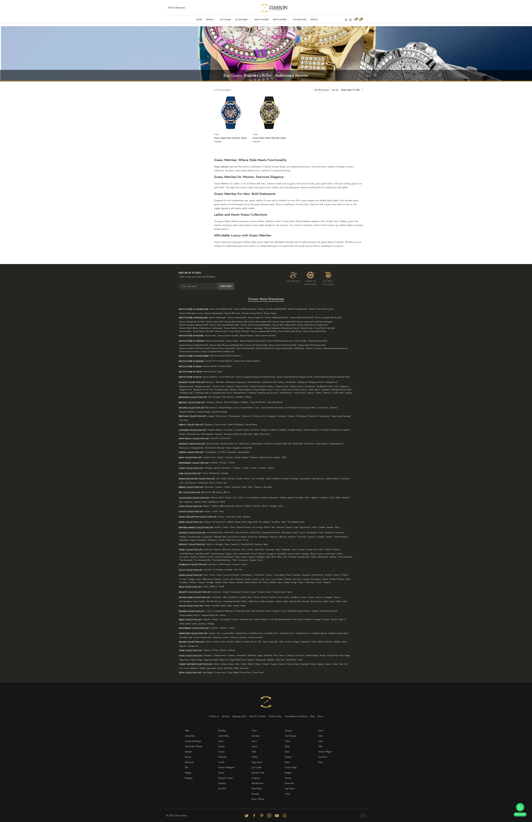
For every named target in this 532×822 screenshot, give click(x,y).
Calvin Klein (223, 735)
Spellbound (213, 501)
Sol (260, 582)
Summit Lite (225, 438)
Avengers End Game (271, 532)
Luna (273, 579)
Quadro (246, 516)
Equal (290, 497)
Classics (206, 650)
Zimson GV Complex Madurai (218, 361)
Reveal (240, 582)
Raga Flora (184, 659)
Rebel (223, 605)
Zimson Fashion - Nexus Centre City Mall (258, 335)
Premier (291, 416)
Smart (219, 482)
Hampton (277, 478)
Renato (330, 527)
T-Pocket (261, 468)
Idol (231, 579)
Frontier (328, 575)
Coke (321, 532)
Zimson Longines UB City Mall (328, 317)
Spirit (256, 434)
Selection (189, 501)
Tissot (320, 730)
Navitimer (282, 416)
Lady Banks (305, 478)
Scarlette (292, 556)
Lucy (268, 579)
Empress (296, 575)
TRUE (284, 457)
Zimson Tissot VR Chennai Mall (282, 345)
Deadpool (329, 532)
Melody (287, 579)
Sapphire (237, 447)
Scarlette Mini (304, 556)
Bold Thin (287, 443)
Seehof (315, 611)
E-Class (215, 650)
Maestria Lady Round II (268, 392)
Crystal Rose (241, 633)
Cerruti (221, 751)
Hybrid (321, 641)
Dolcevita (255, 429)
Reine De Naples (231, 402)
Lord (271, 619)
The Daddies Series (296, 522)
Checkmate (312, 532)
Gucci (254, 741)
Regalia (250, 659)
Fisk (259, 641)
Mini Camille (199, 601)
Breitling (222, 730)
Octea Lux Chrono (238, 637)
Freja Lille (273, 641)
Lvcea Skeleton (247, 407)
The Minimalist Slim (202, 560)
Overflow (276, 522)
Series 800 (247, 447)
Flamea (233, 389)
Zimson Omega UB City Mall (191, 321)
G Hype (344, 575)
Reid (268, 556)
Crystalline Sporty (319, 633)
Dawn (288, 575)
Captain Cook (209, 457)
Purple (323, 655)
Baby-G (207, 506)
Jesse (297, 553)
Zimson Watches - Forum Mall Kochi (218, 376)
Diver (232, 527)
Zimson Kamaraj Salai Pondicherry (225, 355)
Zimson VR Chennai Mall (256, 345)
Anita (222, 641)
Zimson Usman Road (215, 340)
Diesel (221, 772)
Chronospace (234, 416)
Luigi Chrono (305, 527)
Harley (313, 664)
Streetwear (263, 536)
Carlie (250, 549)
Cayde (239, 478)
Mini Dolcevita (193, 434)
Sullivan (333, 556)
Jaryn (280, 597)
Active (205, 473)
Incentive (323, 497)
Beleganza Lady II (203, 386)
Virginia (252, 560)
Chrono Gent (218, 386)
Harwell (261, 553)
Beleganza (302, 382)
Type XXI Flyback (275, 402)
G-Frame (207, 569)
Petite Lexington (267, 601)
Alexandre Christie (193, 746)
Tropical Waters (341, 536)
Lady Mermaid (257, 611)
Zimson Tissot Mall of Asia (314, 331)
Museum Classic (224, 447)
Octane (290, 655)
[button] (245, 100)
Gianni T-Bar (269, 527)
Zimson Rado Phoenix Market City (312, 324)
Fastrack (183, 536)
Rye (285, 556)
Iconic (277, 389)
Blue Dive (227, 549)
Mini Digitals (208, 672)
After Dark (228, 532)
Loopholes (207, 536)
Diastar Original (241, 457)
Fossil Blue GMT (202, 553)
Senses (197, 501)
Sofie (325, 601)
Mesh (338, 497)
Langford (295, 597)
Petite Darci (254, 601)
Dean (278, 549)
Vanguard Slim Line (209, 615)
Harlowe (273, 597)
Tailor (300, 582)
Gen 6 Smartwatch (241, 553)
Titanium (258, 487)
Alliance (214, 497)
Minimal (345, 497)
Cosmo (268, 575)
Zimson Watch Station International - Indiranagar (200, 328)
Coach (215, 511)
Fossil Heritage (217, 553)
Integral (276, 457)
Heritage (208, 468)
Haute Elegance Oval (263, 389)
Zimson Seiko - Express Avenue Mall (311, 340)
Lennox (319, 597)
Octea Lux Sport (255, 637)
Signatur (183, 646)
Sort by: (335, 89)
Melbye (337, 641)
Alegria (212, 633)
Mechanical (214, 473)
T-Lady (253, 468)
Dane (289, 664)
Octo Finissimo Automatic (272, 407)
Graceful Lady (185, 637)
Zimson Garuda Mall (237, 317)
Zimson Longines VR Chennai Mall (194, 348)
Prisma (244, 564)
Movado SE (210, 447)
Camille (242, 597)
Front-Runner (317, 575)
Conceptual (225, 619)
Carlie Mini (259, 549)
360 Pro (210, 544)
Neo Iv (282, 655)
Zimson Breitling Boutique (245, 309)
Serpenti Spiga (203, 411)
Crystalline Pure (302, 633)
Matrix (280, 579)
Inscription (271, 553)
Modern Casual (249, 592)
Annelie (230, 641)
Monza (268, 611)
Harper (286, 478)
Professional (301, 416)
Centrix (220, 457)
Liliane (337, 597)
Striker (287, 582)
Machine (194, 556)
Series (247, 582)
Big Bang (209, 424)
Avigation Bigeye (215, 429)
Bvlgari (188, 772)
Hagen (296, 641)
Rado (287, 751)
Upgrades (183, 540)
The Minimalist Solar (222, 560)
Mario (315, 527)
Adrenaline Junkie (215, 532)
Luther (339, 553)
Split (284, 522)
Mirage (306, 579)
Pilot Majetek (207, 434)
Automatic (208, 487)
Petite (239, 516)
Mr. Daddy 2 (264, 522)
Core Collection (253, 497)
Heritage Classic (295, 429)
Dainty (264, 497)
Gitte (281, 641)
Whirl (223, 501)
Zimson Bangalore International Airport (281, 328)
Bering (188, 757)
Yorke (260, 560)
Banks (224, 478)
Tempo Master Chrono (189, 615)
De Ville (221, 452)
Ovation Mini (338, 392)
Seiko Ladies (184, 623)
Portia (278, 601)
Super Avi (313, 416)
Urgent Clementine (198, 540)
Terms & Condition (257, 716)
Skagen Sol (193, 646)
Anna (206, 575)
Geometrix (241, 655)
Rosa (337, 527)
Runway (305, 601)
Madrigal (325, 389)
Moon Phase (300, 392)
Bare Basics (287, 532)
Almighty (219, 544)
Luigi (296, 527)
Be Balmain (291, 382)
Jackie (247, 579)
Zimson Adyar (232, 340)
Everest (264, 597)
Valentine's (212, 540)
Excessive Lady (221, 389)
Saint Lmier (247, 434)
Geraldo (260, 478)
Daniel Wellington (226, 767)
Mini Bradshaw (185, 601)
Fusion (336, 575)
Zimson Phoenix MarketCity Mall (193, 345)
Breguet (188, 778)
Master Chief (240, 522)
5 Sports (206, 619)
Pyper (285, 601)
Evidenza (273, 429)
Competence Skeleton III (224, 611)
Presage (316, 619)
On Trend (299, 655)
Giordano (212, 564)
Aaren (208, 641)
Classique (210, 402)
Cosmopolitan (228, 633)
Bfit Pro (227, 492)
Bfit (186, 767)
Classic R (230, 386)
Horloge (294, 478)
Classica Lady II (296, 386)
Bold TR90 (298, 443)
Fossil (254, 730)
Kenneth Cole (257, 772)
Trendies (320, 536)
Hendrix (217, 579)
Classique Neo (220, 655)
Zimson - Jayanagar (254, 328)
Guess (254, 746)
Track (318, 582)
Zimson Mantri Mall (214, 321)
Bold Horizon (257, 443)
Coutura (235, 619)
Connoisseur (246, 575)
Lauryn (303, 597)
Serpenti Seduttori (187, 411)
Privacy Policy (275, 716)
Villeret (248, 397)
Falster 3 (239, 641)
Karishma (252, 655)
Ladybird (239, 397)
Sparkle (270, 659)
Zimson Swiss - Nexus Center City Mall (221, 335)
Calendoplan (322, 443)
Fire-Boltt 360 (247, 544)
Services (226, 716)
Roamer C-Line (279, 611)
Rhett (273, 556)
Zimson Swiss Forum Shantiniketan (256, 324)
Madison (194, 668)
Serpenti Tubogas (219, 411)
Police (288, 741)
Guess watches (221, 166)
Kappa (289, 527)
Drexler (247, 478)
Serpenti (333, 407)
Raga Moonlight (211, 659)
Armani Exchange (193, 741)
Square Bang (251, 424)
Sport (289, 592)
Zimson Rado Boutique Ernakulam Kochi (332, 376)
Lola (181, 482)
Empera (223, 650)
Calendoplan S (336, 443)
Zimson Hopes (270, 313)
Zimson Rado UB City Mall (301, 317)
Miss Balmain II (286, 392)
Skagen (288, 772)
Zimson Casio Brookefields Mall (272, 309)
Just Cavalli (256, 767)
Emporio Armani (243, 527)
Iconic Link (230, 516)
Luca (186, 668)
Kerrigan (305, 553)
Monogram (316, 579)
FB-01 (321, 549)
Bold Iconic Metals (273, 443)
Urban (243, 605)
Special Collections (222, 468)
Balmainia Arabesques (236, 382)
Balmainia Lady (269, 382)
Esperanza (184, 447)
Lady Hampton (332, 478)
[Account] (350, 19)
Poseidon (183, 582)
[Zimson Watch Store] (274, 7)
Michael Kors (257, 783)
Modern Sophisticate (224, 556)
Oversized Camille (231, 601)
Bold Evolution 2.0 (229, 443)
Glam (307, 497)
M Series (214, 462)
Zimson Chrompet (314, 348)
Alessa (231, 664)
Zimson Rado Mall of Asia (289, 331)
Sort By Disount (321, 89)
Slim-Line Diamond (328, 611)
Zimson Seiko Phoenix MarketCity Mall (227, 345)
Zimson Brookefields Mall (220, 309)
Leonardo (345, 478)
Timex (287, 793)
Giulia (268, 478)
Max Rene (236, 487)
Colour (241, 497)
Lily (346, 664)
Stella (313, 556)
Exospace (272, 416)
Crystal (226, 592)
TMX (320, 746)
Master (182, 434)
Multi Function (225, 564)
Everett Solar (311, 549)
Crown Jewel (279, 575)
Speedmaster (244, 452)
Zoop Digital (233, 672)
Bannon (217, 549)
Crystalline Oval (287, 633)
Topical (311, 536)
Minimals (268, 655)
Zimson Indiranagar (217, 317)
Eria (211, 389)
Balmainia (220, 382)
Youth (280, 506)
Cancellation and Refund (296, 716)
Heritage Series (197, 447)
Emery (256, 597)
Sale (244, 487)
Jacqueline (282, 553)
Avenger (211, 416)
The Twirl (238, 569)
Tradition (244, 402)
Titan (320, 735)
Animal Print (255, 532)
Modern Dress (279, 592)
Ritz (298, 601)
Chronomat (221, 416)
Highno (314, 497)
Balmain (188, 751)
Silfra (229, 605)
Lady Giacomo (317, 478)
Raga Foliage (196, 659)
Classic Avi (246, 416)
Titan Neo (280, 659)
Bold (221, 497)
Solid (204, 501)
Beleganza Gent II (317, 382)
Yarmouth (244, 668)
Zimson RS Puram (232, 313)
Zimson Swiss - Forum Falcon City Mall (318, 328)
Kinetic (264, 619)
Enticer (239, 506)
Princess (201, 582)
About (320, 716)
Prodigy (210, 582)
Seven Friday (291, 767)
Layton (311, 597)
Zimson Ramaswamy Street (335, 348)
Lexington (328, 597)
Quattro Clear (221, 582)
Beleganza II (331, 382)
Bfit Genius (217, 492)
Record (238, 434)
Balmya (281, 382)
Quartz (334, 619)
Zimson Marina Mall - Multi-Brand (289, 348)
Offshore (214, 586)
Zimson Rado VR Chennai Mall (311, 345)
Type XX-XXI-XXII (257, 402)
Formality (299, 497)
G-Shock (247, 506)
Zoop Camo (220, 672)
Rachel (202, 668)
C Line (208, 611)
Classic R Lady (281, 386)
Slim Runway (316, 601)
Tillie (234, 560)
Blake (250, 664)
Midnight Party (220, 536)
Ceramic (218, 487)
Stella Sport (323, 556)
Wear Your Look (234, 540)
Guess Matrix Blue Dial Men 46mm (230, 138)
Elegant (264, 429)
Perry (221, 511)
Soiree (254, 582)
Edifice (215, 506)
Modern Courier (206, 556)
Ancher (215, 641)
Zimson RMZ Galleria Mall (284, 324)
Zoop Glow (246, 672)
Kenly (286, 597)
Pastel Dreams (311, 655)
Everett (301, 549)
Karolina (329, 641)
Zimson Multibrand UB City (276, 317)
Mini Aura (297, 579)
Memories (217, 637)
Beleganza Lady (186, 386)
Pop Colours (233, 536)
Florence (254, 457)
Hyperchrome (265, 457)
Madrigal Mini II (240, 392)
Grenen (288, 641)
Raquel (252, 556)
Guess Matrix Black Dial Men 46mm (269, 138)
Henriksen (305, 641)
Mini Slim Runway (214, 601)
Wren (345, 601)
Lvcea (236, 407)
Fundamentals (194, 536)
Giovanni (281, 527)
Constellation (211, 452)
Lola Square (190, 482)
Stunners (273, 536)
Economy (340, 532)
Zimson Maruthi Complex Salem (217, 366)
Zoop (320, 762)
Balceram (210, 382)
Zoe (225, 482)
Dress (257, 619)
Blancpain (189, 762)
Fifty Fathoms (228, 397)
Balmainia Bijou (254, 382)
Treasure (327, 582)
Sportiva (202, 623)
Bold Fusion (244, 443)
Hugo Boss (256, 762)
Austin (244, 664)
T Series (231, 462)
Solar (250, 487)
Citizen (221, 746)
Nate (237, 556)
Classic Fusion (220, 424)
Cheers (228, 497)
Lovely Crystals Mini (202, 637)
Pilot (348, 579)
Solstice (273, 582)
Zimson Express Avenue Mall (252, 340)
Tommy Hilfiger (325, 751)
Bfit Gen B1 (206, 492)
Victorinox (322, 757)
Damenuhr (273, 497)
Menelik (215, 605)
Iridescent (239, 579)
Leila (335, 664)
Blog (312, 716)
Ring (265, 544)
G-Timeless (218, 569)
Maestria (252, 392)
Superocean (324, 416)
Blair (225, 597)
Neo (276, 655)
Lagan (260, 655)
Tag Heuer (290, 788)
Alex (238, 664)
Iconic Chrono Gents (290, 389)
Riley (279, 556)
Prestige (224, 473)
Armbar (207, 522)
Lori (181, 668)
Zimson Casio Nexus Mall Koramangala (314, 321)
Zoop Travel (258, 672)
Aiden (223, 664)
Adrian (216, 664)
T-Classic (236, 468)
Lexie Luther (330, 553)
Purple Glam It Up (335, 655)
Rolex (287, 746)
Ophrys (310, 392)
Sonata (288, 778)
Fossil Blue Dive (186, 553)
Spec (280, 582)
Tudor (320, 741)
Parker (244, 601)
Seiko (287, 762)
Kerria (303, 389)
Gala (198, 579)
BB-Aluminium (212, 407)
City (234, 497)
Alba (187, 730)
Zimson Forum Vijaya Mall (223, 348)
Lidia (341, 664)
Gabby (228, 553)
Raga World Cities (238, 659)
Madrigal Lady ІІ (186, 392)
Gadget (191, 579)
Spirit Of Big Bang (236, 424)
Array (212, 575)
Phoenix (340, 579)
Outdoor (257, 506)
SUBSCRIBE (225, 286)
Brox (244, 549)
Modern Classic (264, 592)
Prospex (325, 619)
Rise (181, 501)
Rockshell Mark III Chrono (299, 611)
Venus (223, 615)
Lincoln (255, 579)
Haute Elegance (245, 389)
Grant (254, 553)
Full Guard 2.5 (218, 522)
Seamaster (231, 452)
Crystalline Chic (271, 633)
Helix (253, 751)
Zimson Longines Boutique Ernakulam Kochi (255, 376)
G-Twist (182, 579)
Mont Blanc (256, 788)
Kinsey (313, 553)
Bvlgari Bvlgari (225, 407)
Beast (227, 544)
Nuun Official (257, 799)
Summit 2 (214, 438)
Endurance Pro (259, 416)
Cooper (273, 664)
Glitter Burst (207, 579)
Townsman (243, 560)
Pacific (332, 579)
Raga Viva (223, 659)
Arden (207, 511)
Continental (259, 575)
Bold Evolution (212, 443)
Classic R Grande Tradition (262, 386)
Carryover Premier (231, 575)
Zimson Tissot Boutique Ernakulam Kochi (295, 376)
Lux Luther (184, 556)
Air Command (214, 397)
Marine (219, 402)
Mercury (258, 544)
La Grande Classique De (330, 429)
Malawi (207, 605)
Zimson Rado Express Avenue (280, 340)
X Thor (245, 540)
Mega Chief (252, 522)
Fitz (253, 478)
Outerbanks (202, 482)
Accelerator (216, 597)
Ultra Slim (268, 487)
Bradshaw (233, 597)
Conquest (228, 429)
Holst (313, 641)
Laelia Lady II (314, 389)
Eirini (336, 386)
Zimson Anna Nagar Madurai (247, 361)
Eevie (294, 549)
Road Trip (252, 536)
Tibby (338, 601)
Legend (345, 429)
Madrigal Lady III (203, 392)
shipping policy (239, 716)
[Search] (346, 19)
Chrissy (258, 664)
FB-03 (328, 549)
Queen (232, 582)
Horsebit (228, 569)
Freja (265, 641)
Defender (286, 549)
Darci (250, 597)
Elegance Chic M (201, 389)
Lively (331, 497)
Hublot (254, 757)
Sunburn (292, 536)
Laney (320, 553)
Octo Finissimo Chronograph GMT (300, 407)
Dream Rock (342, 633)
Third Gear (310, 582)
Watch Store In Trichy (213, 371)
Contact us (214, 716)
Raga (347, 655)
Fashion (231, 650)
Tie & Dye (301, 536)
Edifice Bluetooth (226, 506)
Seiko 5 (342, 619)
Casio (220, 741)
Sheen (265, 506)
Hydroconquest (310, 429)
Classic (227, 487)
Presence (218, 434)
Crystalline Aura (256, 633)
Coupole (229, 457)
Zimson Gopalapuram (297, 309)
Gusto (205, 586)
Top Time (183, 420)
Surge (293, 582)
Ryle (344, 641)
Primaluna (228, 434)
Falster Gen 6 (250, 641)
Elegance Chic (185, 389)
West (236, 668)
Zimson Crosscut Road (252, 313)
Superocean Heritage (340, 416)
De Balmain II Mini (325, 386)
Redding (260, 556)
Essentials (304, 664)
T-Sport (270, 468)
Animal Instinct (241, 532)
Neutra (244, 556)
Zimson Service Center (189, 351)
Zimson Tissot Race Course (321, 309)
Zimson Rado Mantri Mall (236, 321)
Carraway (269, 549)
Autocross (208, 549)
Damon (282, 664)
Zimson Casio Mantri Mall (284, 321)
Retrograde (261, 659)
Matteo (322, 527)
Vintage (272, 506)
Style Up (283, 536)
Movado (255, 793)
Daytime (332, 633)
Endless (283, 497)
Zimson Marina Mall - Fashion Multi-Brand (254, 348)
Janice (291, 553)
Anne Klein (190, 735)
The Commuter (345, 556)
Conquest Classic (241, 429)
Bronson (236, 549)
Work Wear (291, 659)
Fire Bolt (222, 788)
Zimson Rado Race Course (191, 313)
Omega (288, 730)
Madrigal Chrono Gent (341, 389)
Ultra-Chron (265, 434)
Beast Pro (235, 544)
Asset (219, 575)
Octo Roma (323, 407)
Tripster (328, 536)
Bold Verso (309, 443)
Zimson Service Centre (234, 328)
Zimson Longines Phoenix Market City (217, 351)
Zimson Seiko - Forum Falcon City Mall (196, 331)
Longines (255, 778)
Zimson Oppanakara (214, 313)
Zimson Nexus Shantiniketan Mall (224, 324)
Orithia (318, 392)
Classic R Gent (242, 386)
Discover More (247, 619)
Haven (328, 664)
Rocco (212, 482)
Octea (226, 637)
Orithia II (327, 392)
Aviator (217, 527)
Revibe (244, 536)
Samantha (211, 668)
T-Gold (245, 468)
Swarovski (289, 783)
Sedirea (348, 392)
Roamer (288, 757)
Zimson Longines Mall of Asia (264, 331)
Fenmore (336, 549)
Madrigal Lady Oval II (222, 392)
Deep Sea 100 (242, 611)
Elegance (344, 386)
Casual (302, 532)
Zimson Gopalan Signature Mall (193, 324)
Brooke (231, 478)
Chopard (222, 757)
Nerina (325, 579)
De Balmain (310, 386)
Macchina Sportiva (283, 619)
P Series (222, 462)
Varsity (222, 540)
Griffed (230, 522)
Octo (257, 407)
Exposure (306, 575)
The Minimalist (185, 560)
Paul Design (290, 735)
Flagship (282, 429)
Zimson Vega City (255, 317)
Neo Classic (298, 619)
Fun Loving (257, 527)
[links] (247, 816)
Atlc (218, 478)
